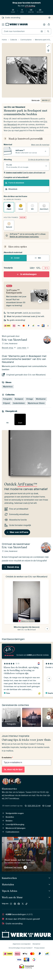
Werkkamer (41, 399)
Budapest (19, 399)
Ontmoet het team (13, 867)
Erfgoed (6, 403)
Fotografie (7, 399)
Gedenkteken (19, 403)
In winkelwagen (28, 274)
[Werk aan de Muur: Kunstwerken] (49, 878)
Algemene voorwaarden (22, 944)
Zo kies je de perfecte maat (38, 159)
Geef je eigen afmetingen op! (25, 172)
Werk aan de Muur (12, 897)
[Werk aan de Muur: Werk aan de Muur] (49, 897)
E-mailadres (7, 758)
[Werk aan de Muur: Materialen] (49, 884)
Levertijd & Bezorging (15, 824)
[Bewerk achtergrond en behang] (48, 50)
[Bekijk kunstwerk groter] (48, 46)
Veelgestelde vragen (15, 813)
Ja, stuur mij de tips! (13, 769)
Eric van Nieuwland (16, 107)
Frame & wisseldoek (16, 183)
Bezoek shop (8, 348)
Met (39, 258)
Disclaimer (36, 944)
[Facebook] (18, 903)
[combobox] (20, 31)
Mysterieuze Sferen (36, 403)
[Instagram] (11, 903)
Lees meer (22, 348)
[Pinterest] (15, 903)
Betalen (9, 820)
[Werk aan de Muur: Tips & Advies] (49, 891)
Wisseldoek (12, 189)
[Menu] (3, 24)
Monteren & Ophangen (15, 828)
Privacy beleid (39, 948)
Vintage (29, 399)
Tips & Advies (9, 891)
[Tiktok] (26, 903)
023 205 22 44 (34, 805)
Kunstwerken (9, 878)
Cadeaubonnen (12, 832)
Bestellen (10, 817)
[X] (22, 903)
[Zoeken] (48, 31)
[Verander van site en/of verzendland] (49, 17)
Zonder (17, 258)
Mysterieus (8, 386)
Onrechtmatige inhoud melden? (20, 948)
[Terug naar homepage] (17, 24)
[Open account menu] (44, 24)
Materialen (8, 884)
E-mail (48, 805)
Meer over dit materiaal (40, 145)
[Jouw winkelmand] (48, 24)
